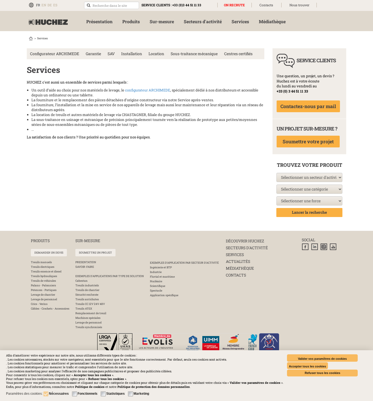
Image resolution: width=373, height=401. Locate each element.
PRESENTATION (85, 262)
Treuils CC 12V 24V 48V (90, 304)
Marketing (141, 393)
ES (55, 5)
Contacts (266, 5)
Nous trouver (299, 5)
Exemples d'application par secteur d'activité (184, 263)
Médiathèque (240, 268)
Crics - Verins (39, 304)
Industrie (156, 272)
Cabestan (81, 281)
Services (235, 254)
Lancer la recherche (309, 212)
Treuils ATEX (83, 308)
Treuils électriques (42, 267)
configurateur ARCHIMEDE (147, 90)
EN (44, 5)
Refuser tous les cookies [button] (322, 373)
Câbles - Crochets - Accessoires (50, 308)
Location (156, 53)
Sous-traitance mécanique (194, 53)
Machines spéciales (87, 318)
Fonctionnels (87, 393)
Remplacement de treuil (90, 313)
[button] (153, 387)
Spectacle (156, 290)
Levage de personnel (44, 299)
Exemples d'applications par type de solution (109, 276)
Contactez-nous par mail (308, 106)
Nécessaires (59, 393)
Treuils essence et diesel (46, 271)
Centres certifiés (238, 53)
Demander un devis (48, 252)
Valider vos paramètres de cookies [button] (322, 358)
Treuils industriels (87, 285)
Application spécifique (164, 295)
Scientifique (157, 286)
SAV (111, 53)
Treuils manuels (41, 262)
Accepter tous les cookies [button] (307, 366)
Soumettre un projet (95, 252)
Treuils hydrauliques (44, 276)
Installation (131, 53)
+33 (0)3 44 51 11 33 (186, 5)
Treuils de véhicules (43, 281)
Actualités (238, 261)
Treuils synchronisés (88, 327)
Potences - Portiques (44, 290)
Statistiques (115, 393)
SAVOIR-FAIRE (84, 267)
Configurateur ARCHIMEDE (54, 53)
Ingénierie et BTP (161, 267)
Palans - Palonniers (43, 285)
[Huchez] (48, 22)
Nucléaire (156, 281)
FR (38, 5)
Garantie (93, 53)
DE (50, 5)
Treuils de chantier (87, 290)
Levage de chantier (43, 294)
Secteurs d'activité (247, 247)
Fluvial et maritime (162, 276)
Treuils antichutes (87, 299)
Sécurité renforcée (86, 294)
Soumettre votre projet (308, 141)
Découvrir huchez (245, 240)
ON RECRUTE (234, 5)
